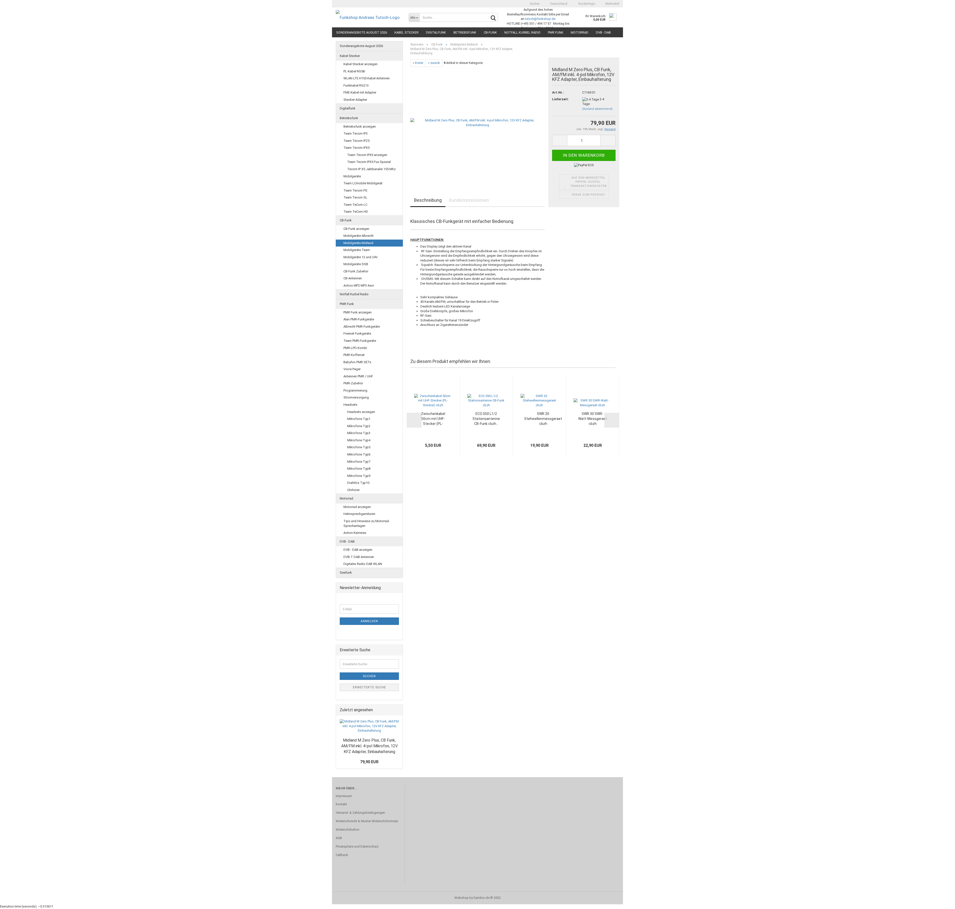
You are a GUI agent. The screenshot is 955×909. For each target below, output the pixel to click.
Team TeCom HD (355, 211)
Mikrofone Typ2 (358, 426)
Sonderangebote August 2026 (361, 32)
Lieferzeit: (560, 99)
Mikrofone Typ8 (358, 468)
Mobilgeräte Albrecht (358, 236)
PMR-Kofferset (354, 355)
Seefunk (346, 572)
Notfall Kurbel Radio (522, 32)
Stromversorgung (356, 397)
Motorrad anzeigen (357, 507)
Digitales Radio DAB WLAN (362, 564)
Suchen (534, 3)
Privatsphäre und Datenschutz (357, 846)
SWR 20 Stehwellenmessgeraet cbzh (543, 419)
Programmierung (355, 390)
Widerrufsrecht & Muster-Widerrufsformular (367, 821)
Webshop (461, 898)
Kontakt (341, 804)
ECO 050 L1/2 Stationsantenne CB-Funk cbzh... (486, 419)
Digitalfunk (436, 32)
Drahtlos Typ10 (358, 483)
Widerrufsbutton (347, 829)
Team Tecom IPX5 (356, 148)
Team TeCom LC (355, 204)
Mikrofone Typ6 (358, 454)
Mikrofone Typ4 (358, 440)
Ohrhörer (353, 490)
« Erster (418, 63)
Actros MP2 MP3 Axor (358, 285)
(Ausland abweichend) (597, 108)
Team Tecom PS (355, 190)
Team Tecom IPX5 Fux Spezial (369, 162)
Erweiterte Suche (369, 687)
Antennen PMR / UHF (358, 376)
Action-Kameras (354, 533)
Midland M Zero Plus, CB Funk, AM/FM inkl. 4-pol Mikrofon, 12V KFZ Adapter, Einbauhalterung (369, 746)
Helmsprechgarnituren (359, 514)
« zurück (434, 63)
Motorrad (579, 32)
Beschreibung (428, 200)
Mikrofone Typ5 (358, 447)
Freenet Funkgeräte (357, 333)
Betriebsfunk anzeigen (359, 126)
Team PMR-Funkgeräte (359, 341)
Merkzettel (611, 3)
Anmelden (369, 621)
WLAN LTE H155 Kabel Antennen (366, 78)
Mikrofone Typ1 (358, 419)
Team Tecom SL (355, 197)
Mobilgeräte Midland (358, 243)
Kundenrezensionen (469, 200)
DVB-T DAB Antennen (358, 557)
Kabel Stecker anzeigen (360, 64)
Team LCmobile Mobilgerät (362, 183)
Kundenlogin (586, 3)
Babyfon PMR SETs (357, 362)
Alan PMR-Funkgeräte (358, 319)
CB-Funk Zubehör (355, 271)
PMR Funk (555, 32)
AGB (339, 838)
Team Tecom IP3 (355, 133)
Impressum (344, 796)
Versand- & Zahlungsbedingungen (360, 812)
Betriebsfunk (464, 32)
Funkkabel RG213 (356, 85)
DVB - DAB (603, 32)
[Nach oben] (941, 901)
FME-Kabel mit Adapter (359, 92)
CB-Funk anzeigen (356, 229)
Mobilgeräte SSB (355, 264)
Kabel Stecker (406, 32)
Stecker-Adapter (355, 99)
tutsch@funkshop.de (540, 19)
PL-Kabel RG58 (354, 71)
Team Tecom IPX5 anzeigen (367, 155)
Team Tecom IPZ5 (356, 141)
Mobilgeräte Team (356, 250)
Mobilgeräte (352, 176)
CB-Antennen (352, 278)
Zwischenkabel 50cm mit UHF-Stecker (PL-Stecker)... (433, 419)
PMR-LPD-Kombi (355, 348)
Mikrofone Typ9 (358, 476)
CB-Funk (490, 32)
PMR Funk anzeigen (357, 312)
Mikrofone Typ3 (358, 433)
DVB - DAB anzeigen (357, 550)
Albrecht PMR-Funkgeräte (361, 326)
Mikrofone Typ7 (358, 461)
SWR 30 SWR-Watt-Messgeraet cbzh (592, 419)
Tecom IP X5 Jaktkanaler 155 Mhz (371, 169)
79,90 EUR (369, 761)
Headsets (350, 404)
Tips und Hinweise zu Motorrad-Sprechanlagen (366, 523)
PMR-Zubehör (353, 383)
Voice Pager (352, 369)
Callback (342, 855)
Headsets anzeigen (361, 412)
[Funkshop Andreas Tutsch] (368, 17)
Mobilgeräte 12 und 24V (360, 257)
